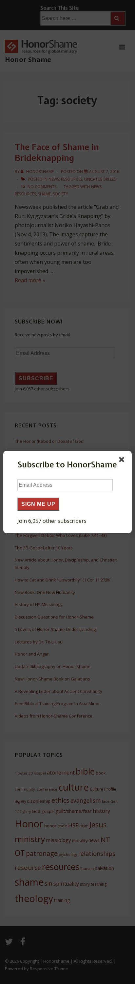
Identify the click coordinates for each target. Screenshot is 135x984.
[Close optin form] (123, 461)
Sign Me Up (38, 504)
